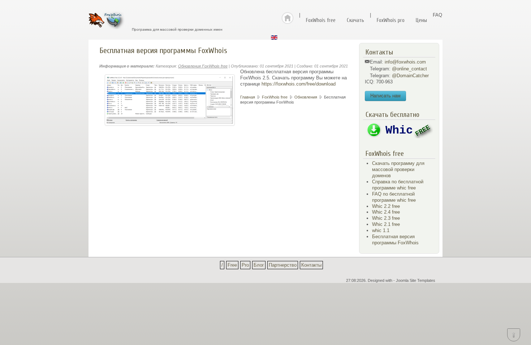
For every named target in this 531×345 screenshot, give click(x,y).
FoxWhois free (321, 20)
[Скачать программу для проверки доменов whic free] (399, 136)
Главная (247, 97)
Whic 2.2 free (386, 206)
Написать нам (385, 96)
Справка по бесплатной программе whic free (397, 185)
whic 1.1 (380, 230)
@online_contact (409, 68)
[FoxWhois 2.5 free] (170, 100)
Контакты (311, 265)
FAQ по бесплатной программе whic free (394, 197)
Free (232, 265)
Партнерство (283, 265)
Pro (245, 265)
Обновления (305, 97)
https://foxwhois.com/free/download (299, 84)
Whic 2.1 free (386, 224)
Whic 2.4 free (386, 212)
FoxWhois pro (391, 20)
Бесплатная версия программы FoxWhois (395, 239)
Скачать (355, 20)
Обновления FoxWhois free (203, 66)
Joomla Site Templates (415, 280)
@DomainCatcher (410, 75)
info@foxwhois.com (405, 62)
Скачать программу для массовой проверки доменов (398, 169)
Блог (259, 265)
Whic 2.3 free (386, 218)
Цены (421, 20)
